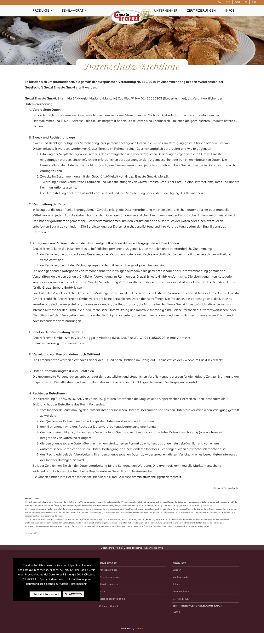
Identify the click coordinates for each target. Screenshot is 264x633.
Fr (245, 2)
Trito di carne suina (109, 584)
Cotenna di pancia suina (112, 598)
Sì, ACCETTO (73, 594)
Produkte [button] (41, 10)
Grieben (177, 569)
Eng (228, 2)
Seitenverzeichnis (153, 547)
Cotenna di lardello (109, 606)
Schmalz (177, 584)
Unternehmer (165, 10)
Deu (237, 2)
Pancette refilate (108, 569)
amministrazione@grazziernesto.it (57, 343)
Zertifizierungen (201, 10)
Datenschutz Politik (111, 547)
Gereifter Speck (181, 591)
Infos (229, 10)
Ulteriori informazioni (45, 594)
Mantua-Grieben (181, 576)
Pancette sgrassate (109, 576)
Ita (219, 2)
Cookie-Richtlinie (133, 547)
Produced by (132, 628)
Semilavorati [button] (73, 10)
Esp (254, 2)
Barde (102, 591)
